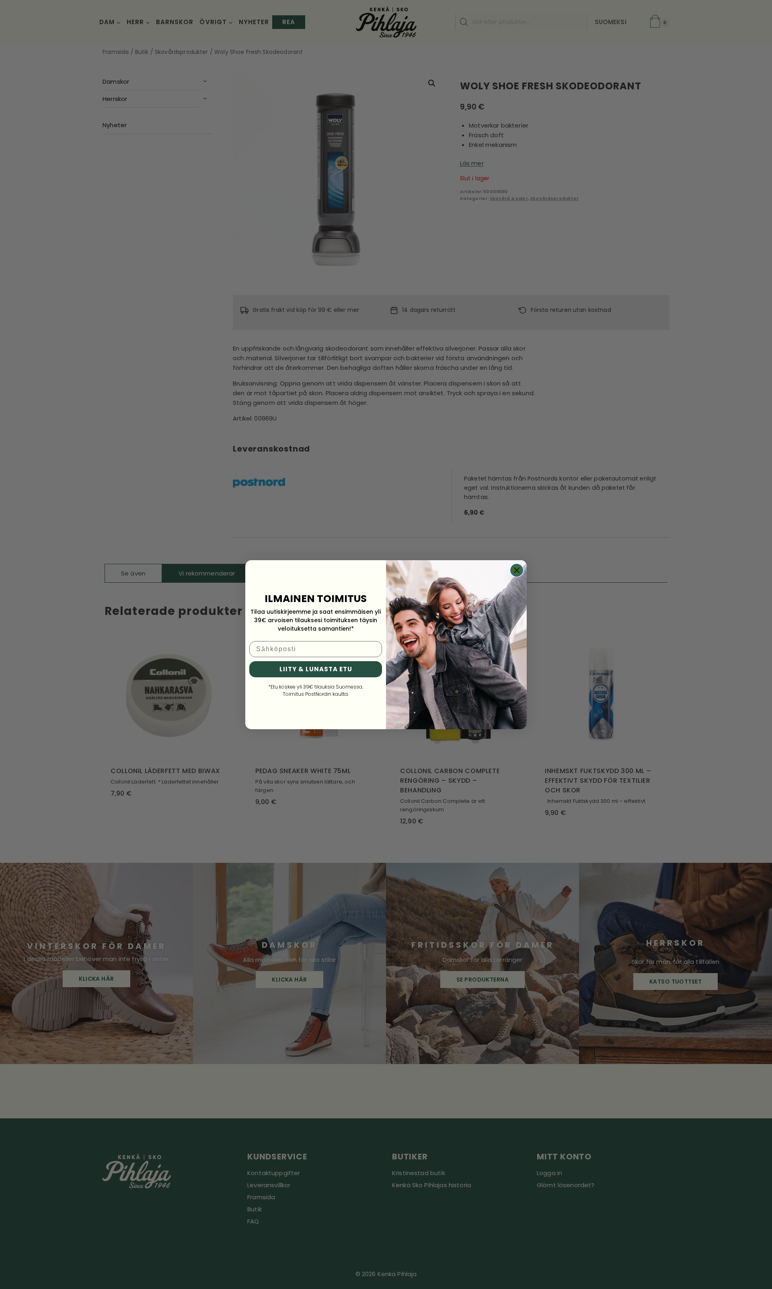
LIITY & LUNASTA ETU (315, 669)
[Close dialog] (517, 570)
